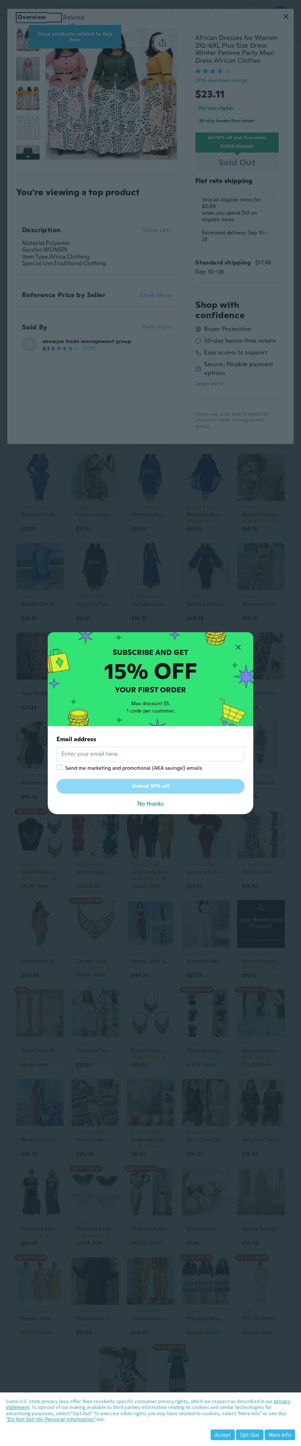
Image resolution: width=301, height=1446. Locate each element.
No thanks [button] (150, 804)
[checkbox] (59, 767)
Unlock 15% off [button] (151, 786)
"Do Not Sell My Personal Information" (50, 1419)
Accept (223, 1434)
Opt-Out (250, 1434)
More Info (280, 1434)
